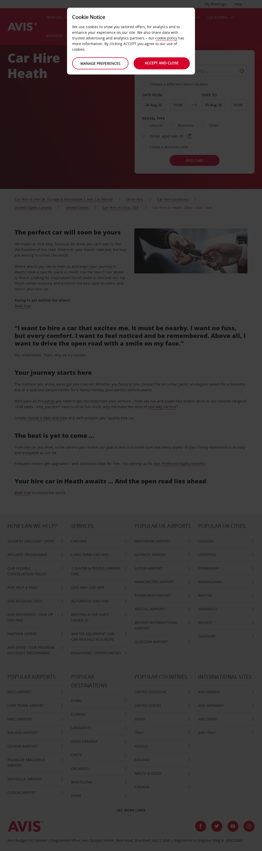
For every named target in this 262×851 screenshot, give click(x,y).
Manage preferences (100, 63)
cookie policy (166, 38)
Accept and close (162, 62)
